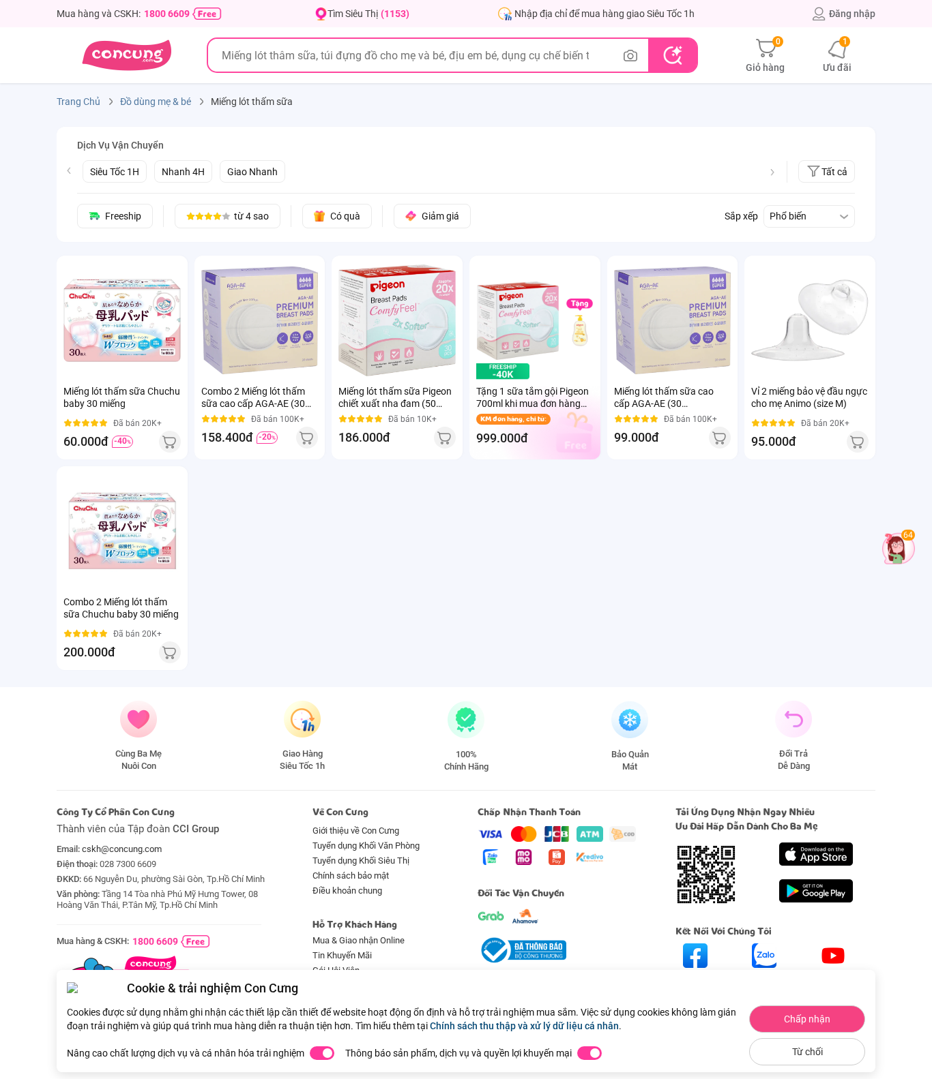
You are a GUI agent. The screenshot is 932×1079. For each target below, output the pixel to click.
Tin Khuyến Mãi (342, 955)
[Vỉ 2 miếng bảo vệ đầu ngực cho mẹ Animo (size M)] (810, 320)
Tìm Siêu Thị (368, 13)
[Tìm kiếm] (672, 55)
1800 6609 (167, 13)
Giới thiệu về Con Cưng (355, 830)
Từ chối (807, 1051)
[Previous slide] (69, 170)
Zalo (764, 980)
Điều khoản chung (347, 890)
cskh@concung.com (122, 849)
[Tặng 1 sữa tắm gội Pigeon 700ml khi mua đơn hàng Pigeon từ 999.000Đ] (518, 320)
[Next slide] (772, 172)
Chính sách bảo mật (350, 875)
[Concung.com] (126, 55)
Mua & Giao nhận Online (358, 940)
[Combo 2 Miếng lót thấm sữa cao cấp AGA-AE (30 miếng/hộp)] (260, 320)
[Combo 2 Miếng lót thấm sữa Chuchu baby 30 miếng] (122, 531)
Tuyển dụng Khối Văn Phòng (366, 845)
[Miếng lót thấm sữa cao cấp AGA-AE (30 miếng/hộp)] (672, 320)
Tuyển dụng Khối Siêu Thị (360, 860)
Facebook (695, 980)
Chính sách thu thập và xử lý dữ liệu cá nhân (524, 1025)
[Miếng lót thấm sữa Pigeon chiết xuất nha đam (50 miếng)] (397, 320)
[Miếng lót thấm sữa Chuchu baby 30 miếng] (122, 320)
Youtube (833, 980)
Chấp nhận (807, 1019)
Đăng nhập (852, 13)
